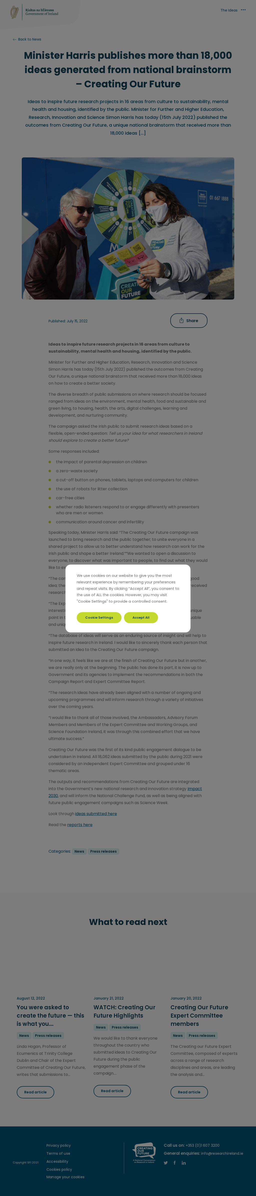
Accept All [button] (141, 617)
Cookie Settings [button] (99, 617)
